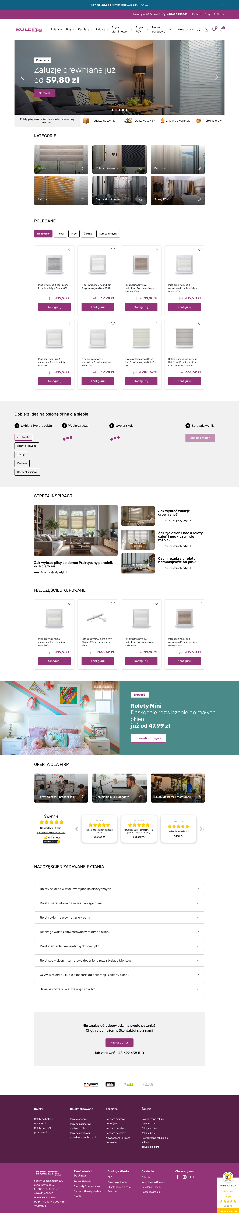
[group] (99, 829)
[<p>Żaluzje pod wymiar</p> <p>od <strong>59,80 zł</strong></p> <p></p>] (123, 110)
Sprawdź (45, 89)
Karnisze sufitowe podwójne (115, 1121)
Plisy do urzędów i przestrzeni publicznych (83, 1135)
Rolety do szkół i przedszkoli (43, 1130)
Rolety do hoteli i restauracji (43, 1121)
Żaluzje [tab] (88, 233)
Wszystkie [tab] (43, 233)
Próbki (77, 1196)
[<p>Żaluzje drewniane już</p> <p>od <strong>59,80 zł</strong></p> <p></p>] (116, 110)
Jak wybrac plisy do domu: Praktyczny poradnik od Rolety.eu (73, 564)
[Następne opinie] (201, 828)
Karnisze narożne (115, 1128)
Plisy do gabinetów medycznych (80, 1126)
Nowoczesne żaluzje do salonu (155, 1140)
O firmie (146, 1177)
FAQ (110, 1177)
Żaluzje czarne (150, 1128)
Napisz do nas (119, 1042)
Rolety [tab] (60, 233)
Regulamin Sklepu (151, 1187)
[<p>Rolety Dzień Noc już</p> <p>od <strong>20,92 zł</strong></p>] (112, 110)
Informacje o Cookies (153, 1182)
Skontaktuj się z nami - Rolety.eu (120, 1189)
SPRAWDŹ (142, 4)
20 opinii (58, 827)
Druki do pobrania (117, 1182)
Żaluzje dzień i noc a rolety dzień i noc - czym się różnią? (180, 536)
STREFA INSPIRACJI (53, 495)
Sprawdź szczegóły (148, 738)
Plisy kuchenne (78, 1119)
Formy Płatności (83, 1181)
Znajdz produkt (200, 437)
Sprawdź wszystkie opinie (51, 832)
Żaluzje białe (149, 1133)
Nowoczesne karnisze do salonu (118, 1140)
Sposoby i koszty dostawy (88, 1191)
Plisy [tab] (74, 233)
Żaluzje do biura (150, 1146)
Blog (207, 14)
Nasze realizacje (151, 1191)
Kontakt (196, 14)
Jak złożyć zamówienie (87, 1186)
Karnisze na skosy (116, 1133)
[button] (198, 29)
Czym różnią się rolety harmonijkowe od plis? (177, 560)
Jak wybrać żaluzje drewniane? (174, 513)
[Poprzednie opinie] (76, 828)
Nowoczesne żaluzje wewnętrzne (153, 1121)
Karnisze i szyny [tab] (108, 233)
